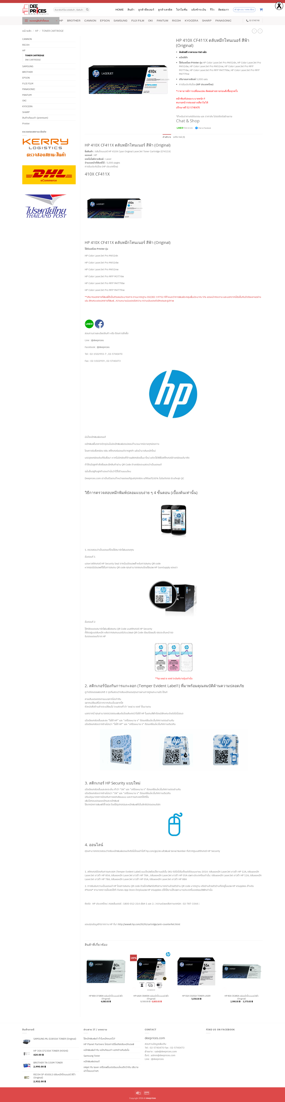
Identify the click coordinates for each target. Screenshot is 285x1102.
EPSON (105, 20)
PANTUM (162, 20)
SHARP (207, 20)
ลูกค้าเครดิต (165, 9)
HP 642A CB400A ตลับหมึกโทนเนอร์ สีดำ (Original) (151, 997)
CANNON (90, 20)
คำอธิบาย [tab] (167, 137)
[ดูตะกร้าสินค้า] (261, 9)
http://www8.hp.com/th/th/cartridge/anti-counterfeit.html (149, 924)
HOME (119, 9)
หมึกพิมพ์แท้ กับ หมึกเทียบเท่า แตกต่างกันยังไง (106, 1050)
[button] (40, 20)
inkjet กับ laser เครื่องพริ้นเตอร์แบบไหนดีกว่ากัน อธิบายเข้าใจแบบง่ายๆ (111, 1069)
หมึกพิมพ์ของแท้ (92, 1061)
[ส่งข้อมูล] (87, 9)
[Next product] (254, 31)
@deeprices (97, 340)
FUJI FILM (137, 20)
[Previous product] (260, 31)
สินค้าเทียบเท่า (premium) (35, 117)
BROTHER (73, 20)
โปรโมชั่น (181, 9)
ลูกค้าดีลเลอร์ (146, 9)
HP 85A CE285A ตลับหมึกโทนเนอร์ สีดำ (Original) (242, 997)
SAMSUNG (120, 20)
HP (61, 20)
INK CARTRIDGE (33, 59)
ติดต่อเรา (223, 9)
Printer (26, 123)
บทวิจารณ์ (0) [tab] (179, 137)
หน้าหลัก (26, 30)
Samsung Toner (92, 1055)
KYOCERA (191, 20)
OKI (150, 20)
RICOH (176, 20)
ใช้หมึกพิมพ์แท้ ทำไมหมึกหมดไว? (99, 1038)
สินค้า (131, 9)
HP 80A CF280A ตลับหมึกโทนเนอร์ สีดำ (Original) (106, 997)
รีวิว (212, 9)
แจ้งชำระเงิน (198, 9)
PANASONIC (223, 20)
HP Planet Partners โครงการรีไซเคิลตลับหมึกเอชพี (109, 1044)
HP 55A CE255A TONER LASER (196, 995)
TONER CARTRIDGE (53, 30)
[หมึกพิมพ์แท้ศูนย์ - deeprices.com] (35, 9)
